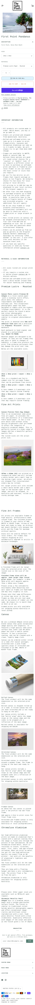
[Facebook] (2, 980)
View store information (11, 105)
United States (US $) (11, 988)
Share (6, 108)
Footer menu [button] (5, 962)
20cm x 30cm (7, 56)
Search (22, 998)
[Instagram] (5, 980)
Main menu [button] (5, 968)
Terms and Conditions (9, 1000)
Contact (29, 998)
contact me (22, 274)
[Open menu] (4, 5)
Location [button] (4, 973)
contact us (24, 248)
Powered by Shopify (8, 1002)
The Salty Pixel (9, 998)
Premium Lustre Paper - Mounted (14, 66)
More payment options (8, 94)
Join (29, 941)
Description (5, 42)
